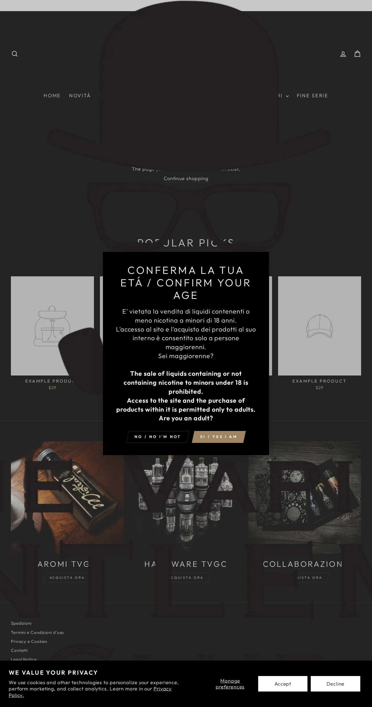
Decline (335, 684)
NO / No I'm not (158, 436)
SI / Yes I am (218, 436)
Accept (283, 684)
